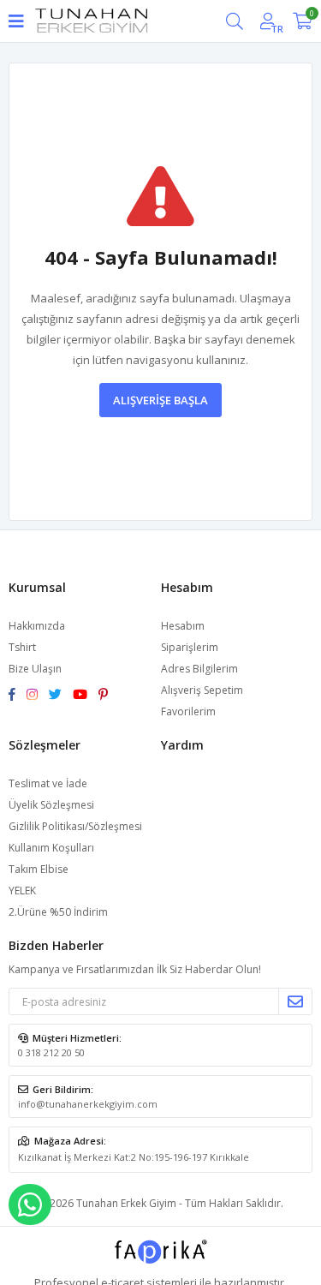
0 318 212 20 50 (51, 1052)
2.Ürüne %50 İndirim (58, 912)
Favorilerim (188, 711)
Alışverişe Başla (160, 400)
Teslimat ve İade (48, 783)
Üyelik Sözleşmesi (51, 805)
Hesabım (183, 626)
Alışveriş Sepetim (202, 690)
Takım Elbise (38, 869)
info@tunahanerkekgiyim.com (88, 1103)
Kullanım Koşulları (51, 847)
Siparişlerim (189, 647)
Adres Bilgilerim (199, 668)
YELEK (22, 890)
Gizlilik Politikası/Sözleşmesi (75, 826)
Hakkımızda (37, 626)
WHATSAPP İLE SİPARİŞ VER (30, 1204)
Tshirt (22, 647)
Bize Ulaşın (35, 668)
